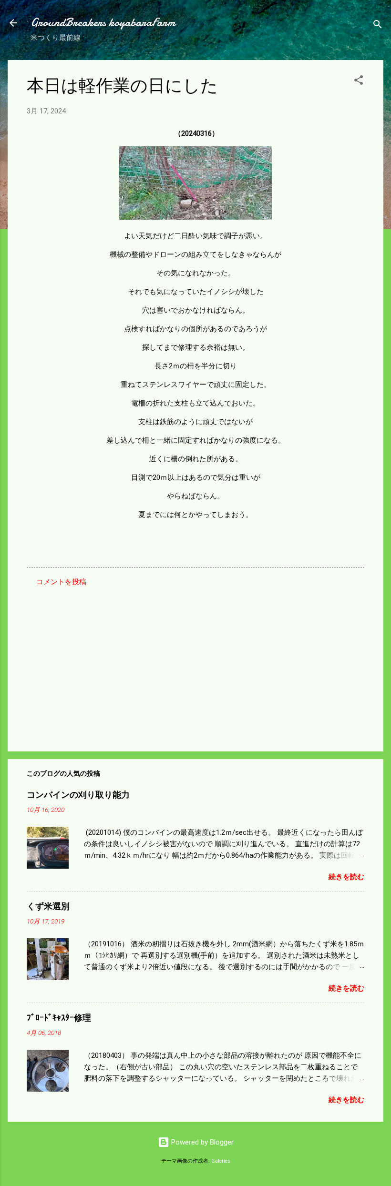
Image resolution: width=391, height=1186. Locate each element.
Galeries (220, 1161)
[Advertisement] (195, 663)
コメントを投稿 (61, 582)
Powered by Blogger (201, 1142)
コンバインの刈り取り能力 (78, 795)
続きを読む (346, 876)
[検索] (377, 26)
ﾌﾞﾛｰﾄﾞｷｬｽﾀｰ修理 (59, 1018)
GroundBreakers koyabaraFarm (103, 22)
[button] (358, 81)
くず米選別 (48, 906)
